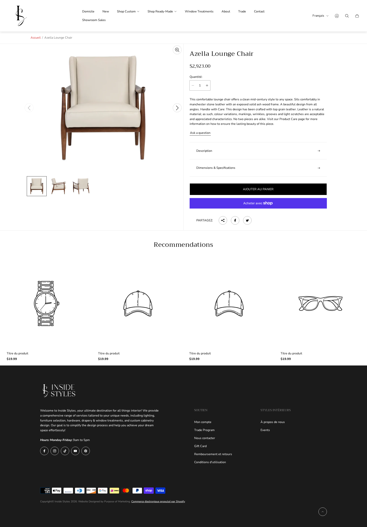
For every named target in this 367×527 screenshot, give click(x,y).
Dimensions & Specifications (215, 168)
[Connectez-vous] (337, 16)
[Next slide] (177, 108)
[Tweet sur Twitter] (247, 220)
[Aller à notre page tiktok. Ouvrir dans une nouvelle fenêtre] (65, 451)
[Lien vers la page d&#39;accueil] (59, 391)
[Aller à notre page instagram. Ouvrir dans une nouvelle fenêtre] (54, 451)
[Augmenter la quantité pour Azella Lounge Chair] (207, 85)
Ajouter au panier (258, 189)
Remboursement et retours (213, 454)
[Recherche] (347, 16)
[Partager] (223, 220)
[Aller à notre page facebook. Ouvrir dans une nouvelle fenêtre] (44, 451)
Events (265, 430)
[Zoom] (177, 50)
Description (204, 151)
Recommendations (183, 244)
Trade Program (204, 430)
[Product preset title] (46, 303)
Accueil (36, 38)
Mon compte (202, 422)
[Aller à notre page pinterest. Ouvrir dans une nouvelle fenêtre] (85, 451)
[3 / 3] (81, 186)
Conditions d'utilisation (210, 462)
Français (318, 16)
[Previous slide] (29, 108)
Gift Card (200, 446)
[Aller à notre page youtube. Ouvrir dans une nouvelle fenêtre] (75, 451)
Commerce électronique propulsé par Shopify (158, 501)
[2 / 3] (59, 186)
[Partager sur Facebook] (235, 220)
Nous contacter (204, 438)
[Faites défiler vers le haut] (322, 512)
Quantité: (196, 77)
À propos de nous (273, 422)
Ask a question (200, 133)
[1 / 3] (37, 186)
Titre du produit (17, 353)
